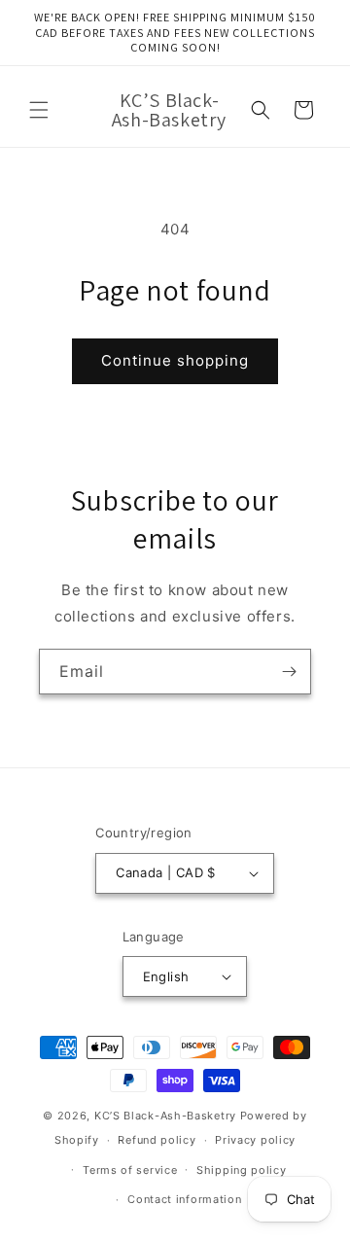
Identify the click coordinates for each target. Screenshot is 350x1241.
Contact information (184, 1199)
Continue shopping (175, 360)
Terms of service (130, 1170)
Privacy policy (255, 1140)
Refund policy (156, 1140)
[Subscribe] (288, 671)
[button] (39, 110)
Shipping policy (241, 1170)
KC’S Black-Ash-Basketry (165, 1115)
